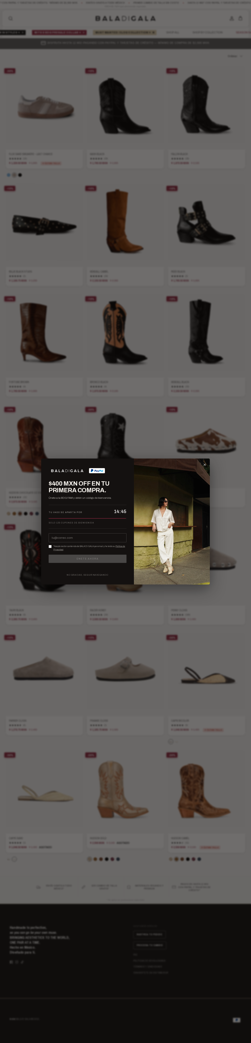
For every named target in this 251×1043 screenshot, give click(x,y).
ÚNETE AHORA (87, 558)
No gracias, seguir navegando (87, 575)
